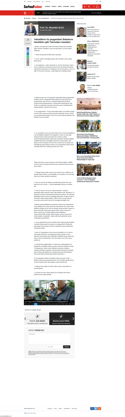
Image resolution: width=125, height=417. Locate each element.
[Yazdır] (28, 62)
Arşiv (43, 1)
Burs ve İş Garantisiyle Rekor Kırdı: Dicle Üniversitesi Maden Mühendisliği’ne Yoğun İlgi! (61, 12)
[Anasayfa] (24, 1)
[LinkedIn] (28, 54)
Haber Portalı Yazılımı (31, 413)
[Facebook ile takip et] (92, 408)
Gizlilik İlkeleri (67, 408)
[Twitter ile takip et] (96, 408)
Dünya (60, 6)
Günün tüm (96, 13)
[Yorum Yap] (28, 64)
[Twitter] (28, 51)
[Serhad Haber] (33, 6)
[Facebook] (28, 48)
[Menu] (84, 6)
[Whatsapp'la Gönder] (28, 56)
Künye (55, 408)
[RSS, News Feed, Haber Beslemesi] (99, 408)
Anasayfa (50, 408)
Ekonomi (66, 6)
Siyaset (54, 6)
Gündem (47, 6)
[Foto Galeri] (100, 1)
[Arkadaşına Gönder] (28, 59)
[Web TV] (97, 1)
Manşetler (29, 1)
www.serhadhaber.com (5, 416)
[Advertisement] (54, 84)
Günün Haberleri (36, 1)
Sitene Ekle (48, 1)
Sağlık (72, 6)
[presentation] (29, 13)
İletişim (60, 408)
